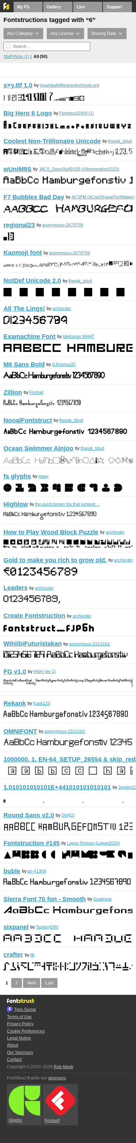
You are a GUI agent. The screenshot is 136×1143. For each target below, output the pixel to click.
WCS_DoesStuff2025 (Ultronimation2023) (79, 169)
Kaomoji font (22, 252)
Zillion (12, 392)
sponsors (57, 1078)
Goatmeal (102, 899)
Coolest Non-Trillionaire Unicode (52, 141)
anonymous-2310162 (89, 644)
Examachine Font (29, 336)
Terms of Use (19, 1016)
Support (114, 7)
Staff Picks (16, 56)
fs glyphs (17, 476)
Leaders (15, 587)
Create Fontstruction (34, 615)
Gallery (54, 7)
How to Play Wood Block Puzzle (50, 532)
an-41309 (37, 871)
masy (43, 476)
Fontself (52, 1120)
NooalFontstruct (27, 420)
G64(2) (68, 815)
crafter (13, 954)
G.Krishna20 (64, 364)
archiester (61, 308)
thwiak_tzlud (120, 141)
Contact (14, 1059)
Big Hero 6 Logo (27, 113)
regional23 (19, 225)
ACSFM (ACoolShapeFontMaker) (103, 197)
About (12, 1045)
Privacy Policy (20, 1023)
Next (31, 983)
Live (81, 7)
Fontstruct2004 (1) (76, 113)
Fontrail (36, 392)
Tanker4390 (47, 927)
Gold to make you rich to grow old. (55, 560)
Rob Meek (63, 1066)
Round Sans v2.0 (28, 815)
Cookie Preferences (26, 1031)
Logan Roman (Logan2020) (93, 843)
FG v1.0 (14, 671)
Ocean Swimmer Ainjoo (38, 448)
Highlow (15, 504)
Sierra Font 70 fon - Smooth (44, 899)
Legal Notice (19, 1038)
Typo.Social (25, 1009)
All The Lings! (24, 308)
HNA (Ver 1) (44, 671)
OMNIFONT (20, 731)
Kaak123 (41, 703)
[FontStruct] (6, 8)
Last (49, 983)
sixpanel (16, 927)
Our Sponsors (20, 1052)
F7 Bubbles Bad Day (33, 197)
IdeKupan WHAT (78, 336)
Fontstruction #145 (31, 843)
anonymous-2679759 (62, 225)
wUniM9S (17, 169)
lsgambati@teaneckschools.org (69, 85)
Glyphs (15, 1120)
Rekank (14, 703)
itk (32, 955)
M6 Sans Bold (24, 364)
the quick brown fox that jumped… (67, 504)
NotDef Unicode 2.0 (32, 280)
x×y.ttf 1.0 (17, 85)
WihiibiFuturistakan (32, 643)
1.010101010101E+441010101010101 (57, 787)
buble (11, 871)
